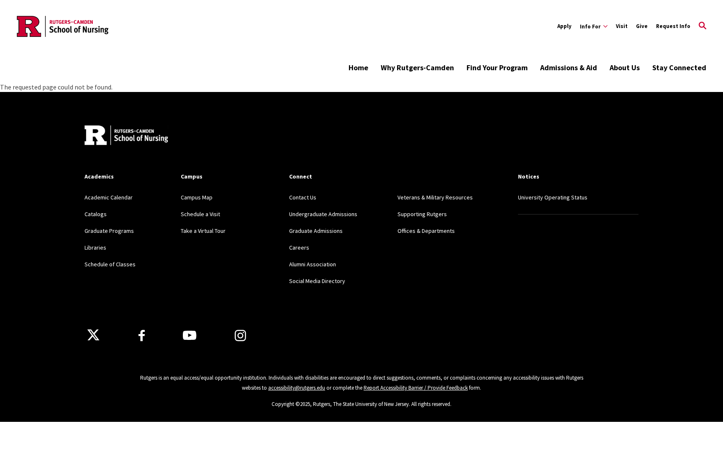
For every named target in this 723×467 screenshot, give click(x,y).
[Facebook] (141, 335)
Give (642, 26)
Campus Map (197, 197)
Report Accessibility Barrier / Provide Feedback (416, 387)
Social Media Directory (317, 281)
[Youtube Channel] (189, 335)
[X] (93, 335)
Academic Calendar (109, 197)
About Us (625, 67)
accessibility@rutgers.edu (296, 387)
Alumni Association (312, 264)
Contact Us (302, 197)
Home (358, 67)
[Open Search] (702, 26)
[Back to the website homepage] (63, 26)
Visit (622, 26)
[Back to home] (126, 136)
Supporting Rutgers (422, 214)
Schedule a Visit (200, 214)
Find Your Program (497, 67)
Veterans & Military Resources (435, 197)
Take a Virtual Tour (203, 231)
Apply (564, 26)
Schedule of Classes (110, 264)
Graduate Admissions (316, 231)
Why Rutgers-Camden (417, 67)
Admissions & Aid (568, 67)
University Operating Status (552, 197)
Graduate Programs (109, 231)
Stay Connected (679, 67)
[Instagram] (240, 335)
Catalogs (96, 214)
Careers (299, 247)
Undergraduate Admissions (323, 214)
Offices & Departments (426, 231)
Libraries (95, 247)
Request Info (673, 26)
